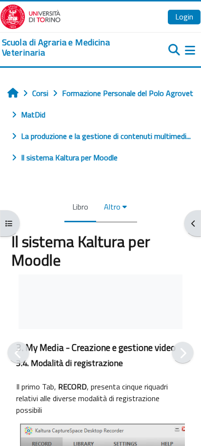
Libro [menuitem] (80, 207)
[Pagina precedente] (18, 353)
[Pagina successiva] (183, 353)
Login (184, 16)
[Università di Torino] (30, 15)
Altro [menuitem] (112, 207)
